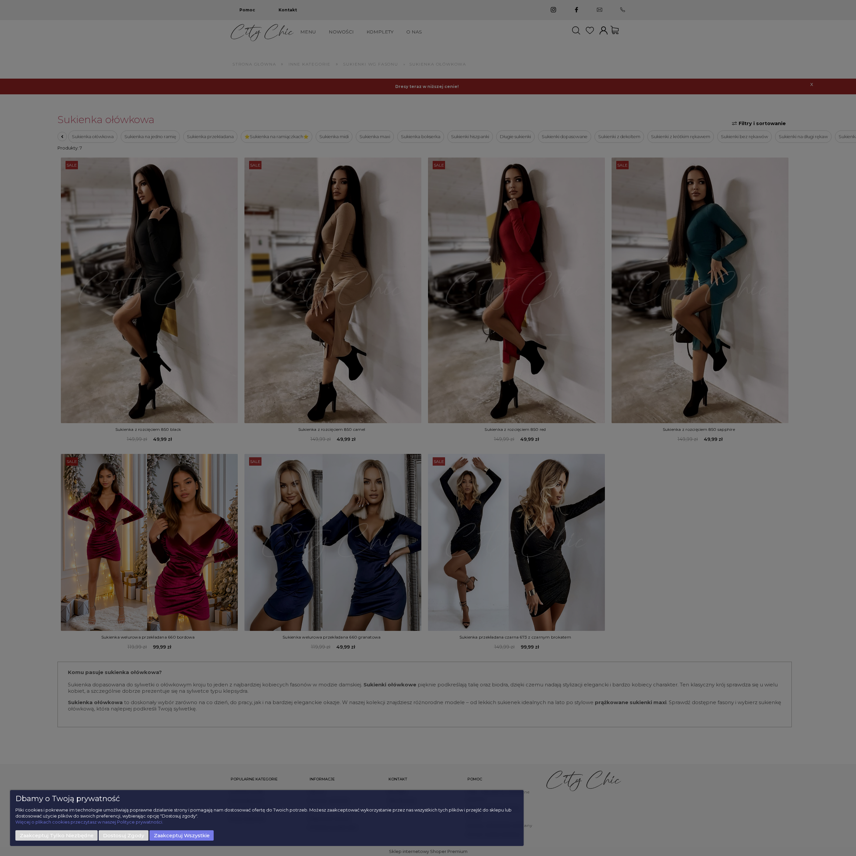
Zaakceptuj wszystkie (182, 836)
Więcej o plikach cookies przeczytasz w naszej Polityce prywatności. (89, 822)
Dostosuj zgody (123, 836)
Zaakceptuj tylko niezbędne (57, 836)
